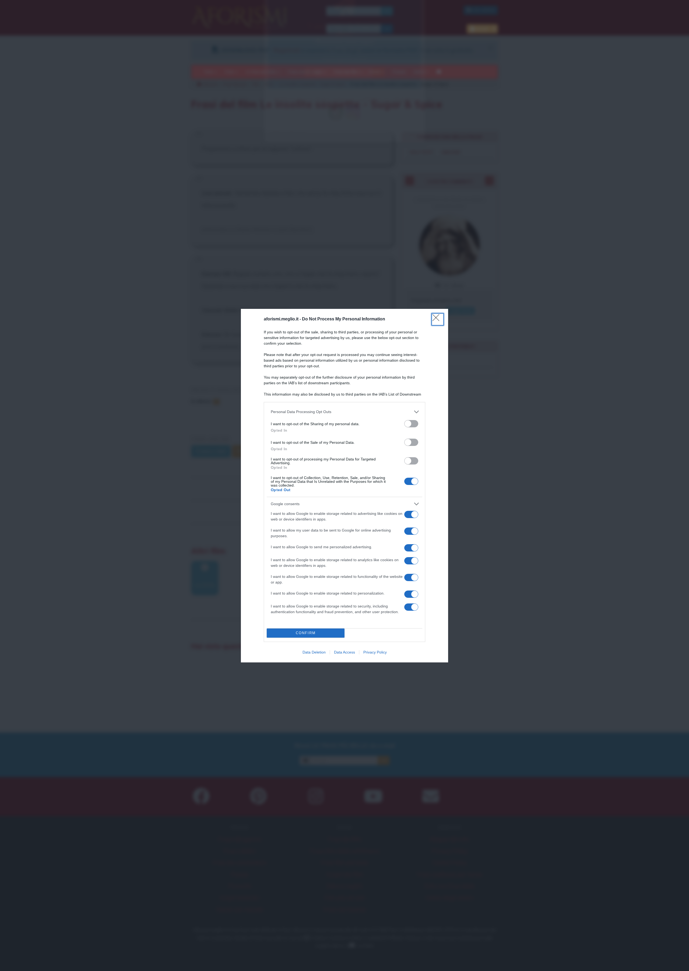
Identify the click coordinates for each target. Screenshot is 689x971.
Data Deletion (314, 652)
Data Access (344, 652)
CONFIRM (306, 633)
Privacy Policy (375, 652)
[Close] (438, 319)
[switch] (411, 423)
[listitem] (344, 412)
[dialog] (344, 485)
